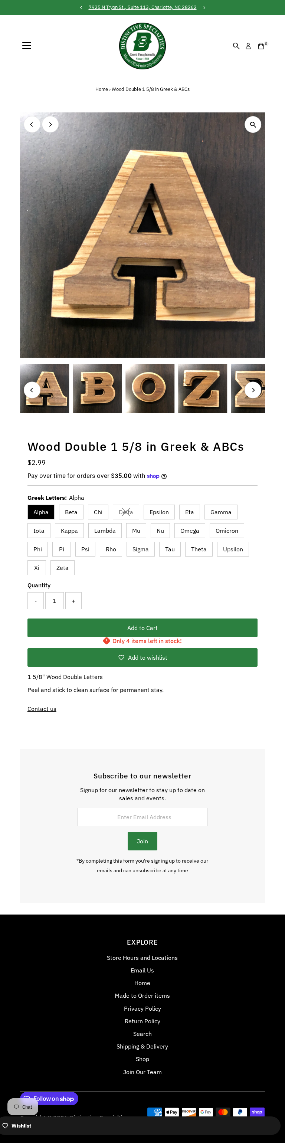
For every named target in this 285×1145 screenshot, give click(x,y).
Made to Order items (142, 995)
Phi (37, 549)
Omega (189, 530)
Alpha (41, 512)
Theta (199, 549)
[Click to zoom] (253, 124)
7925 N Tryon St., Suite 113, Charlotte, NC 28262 (143, 7)
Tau (170, 549)
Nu (160, 530)
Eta (189, 512)
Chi (98, 512)
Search (142, 1033)
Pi (61, 549)
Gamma (221, 512)
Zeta (62, 567)
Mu (136, 530)
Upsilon (233, 549)
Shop (142, 1059)
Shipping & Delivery (142, 1046)
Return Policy (142, 1021)
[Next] (50, 124)
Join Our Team (142, 1072)
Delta (129, 513)
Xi (36, 567)
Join (142, 841)
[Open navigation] (26, 46)
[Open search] (236, 46)
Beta (71, 512)
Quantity (38, 585)
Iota (39, 530)
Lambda (105, 530)
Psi (85, 549)
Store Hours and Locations (142, 957)
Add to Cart (142, 627)
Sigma (140, 549)
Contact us (41, 709)
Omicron (227, 530)
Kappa (69, 530)
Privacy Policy (142, 1008)
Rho (111, 549)
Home (101, 89)
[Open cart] (261, 46)
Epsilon (159, 512)
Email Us (142, 970)
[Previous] (32, 124)
